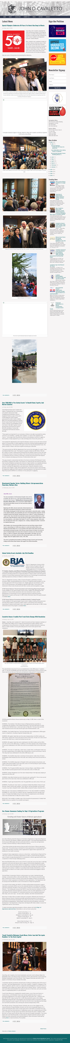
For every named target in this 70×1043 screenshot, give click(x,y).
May (52, 159)
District (41, 16)
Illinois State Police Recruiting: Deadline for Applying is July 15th (61, 238)
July (52, 144)
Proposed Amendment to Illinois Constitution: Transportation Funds (56, 306)
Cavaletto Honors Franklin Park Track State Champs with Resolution (60, 225)
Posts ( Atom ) (12, 1031)
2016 (51, 171)
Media (34, 16)
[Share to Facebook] (18, 395)
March (53, 163)
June (52, 157)
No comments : (6, 395)
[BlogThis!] (15, 395)
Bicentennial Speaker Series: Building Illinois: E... (58, 154)
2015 (51, 173)
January (53, 167)
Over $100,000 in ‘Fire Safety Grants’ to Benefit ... (58, 150)
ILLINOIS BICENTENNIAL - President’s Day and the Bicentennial (61, 276)
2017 (51, 169)
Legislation (18, 16)
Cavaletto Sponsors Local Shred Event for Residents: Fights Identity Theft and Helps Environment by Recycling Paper (58, 253)
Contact (48, 16)
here (9, 596)
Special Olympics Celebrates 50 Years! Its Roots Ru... (57, 147)
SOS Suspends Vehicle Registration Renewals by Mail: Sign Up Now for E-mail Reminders (57, 290)
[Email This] (13, 395)
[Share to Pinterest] (19, 395)
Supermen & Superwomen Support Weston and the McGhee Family (60, 197)
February (53, 165)
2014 (51, 175)
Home (4, 16)
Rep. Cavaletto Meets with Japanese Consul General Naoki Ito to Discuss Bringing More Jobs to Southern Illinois (57, 211)
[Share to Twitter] (16, 395)
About (10, 16)
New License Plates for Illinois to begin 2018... (60, 183)
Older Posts (43, 1028)
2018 (51, 142)
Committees (27, 16)
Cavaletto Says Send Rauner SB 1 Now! (57, 265)
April (52, 161)
